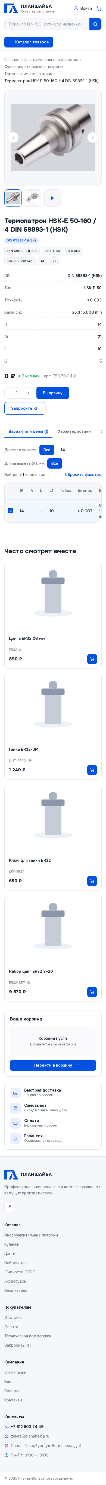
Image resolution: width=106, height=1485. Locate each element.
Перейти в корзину (53, 1065)
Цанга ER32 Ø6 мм (27, 638)
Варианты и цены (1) (28, 431)
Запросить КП (25, 408)
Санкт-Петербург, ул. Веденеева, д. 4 (46, 1445)
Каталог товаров (32, 42)
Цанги (9, 1253)
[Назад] (13, 137)
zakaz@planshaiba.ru (30, 1436)
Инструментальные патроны (31, 1235)
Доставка (13, 1317)
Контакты (13, 1400)
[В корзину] (92, 659)
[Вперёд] (92, 137)
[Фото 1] (13, 198)
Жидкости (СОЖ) (20, 1272)
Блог (8, 1381)
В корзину (53, 392)
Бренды (11, 1390)
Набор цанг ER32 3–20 (31, 971)
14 (63, 449)
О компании (15, 1372)
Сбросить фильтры (83, 474)
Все (46, 449)
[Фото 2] (32, 198)
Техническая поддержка (27, 1336)
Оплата (11, 1326)
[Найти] (95, 24)
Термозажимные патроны (28, 73)
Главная (11, 59)
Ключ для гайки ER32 (30, 860)
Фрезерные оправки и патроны (33, 66)
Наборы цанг (16, 1262)
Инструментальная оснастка (51, 59)
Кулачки (11, 1244)
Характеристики (74, 431)
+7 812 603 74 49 (27, 1426)
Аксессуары (15, 1281)
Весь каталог (16, 1290)
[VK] (9, 1206)
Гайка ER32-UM (23, 749)
